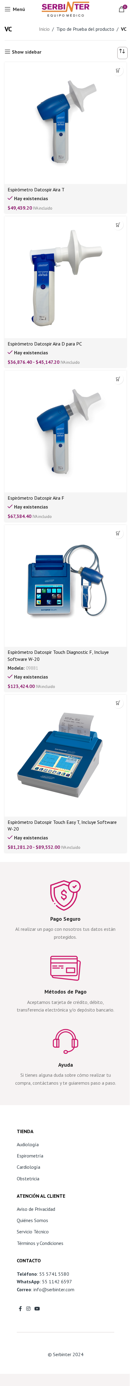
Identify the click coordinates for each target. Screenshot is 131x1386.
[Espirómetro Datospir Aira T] (65, 123)
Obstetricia (28, 1178)
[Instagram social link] (28, 1308)
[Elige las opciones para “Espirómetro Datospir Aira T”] (118, 70)
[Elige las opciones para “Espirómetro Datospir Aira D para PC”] (118, 224)
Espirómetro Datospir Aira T (36, 189)
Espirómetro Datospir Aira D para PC (45, 344)
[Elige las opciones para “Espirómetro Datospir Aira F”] (118, 379)
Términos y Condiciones (40, 1243)
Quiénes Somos (32, 1220)
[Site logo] (65, 8)
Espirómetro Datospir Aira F (36, 498)
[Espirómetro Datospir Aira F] (65, 431)
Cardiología (28, 1167)
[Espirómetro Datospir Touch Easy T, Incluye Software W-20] (65, 756)
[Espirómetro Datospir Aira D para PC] (65, 277)
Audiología (28, 1144)
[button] (118, 533)
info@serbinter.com (54, 1289)
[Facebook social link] (20, 1308)
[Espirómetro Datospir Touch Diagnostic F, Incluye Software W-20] (65, 586)
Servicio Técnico (33, 1231)
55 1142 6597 (57, 1281)
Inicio (44, 29)
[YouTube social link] (37, 1308)
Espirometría (30, 1156)
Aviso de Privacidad (36, 1209)
